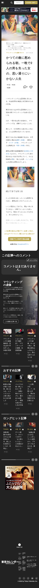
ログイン (18, 2)
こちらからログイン (23, 244)
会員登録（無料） (31, 2)
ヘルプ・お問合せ (19, 558)
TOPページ (19, 554)
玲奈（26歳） (21, 145)
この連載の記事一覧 (11, 321)
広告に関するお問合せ (19, 563)
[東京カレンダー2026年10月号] (19, 478)
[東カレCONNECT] (19, 9)
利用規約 (24, 553)
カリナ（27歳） (14, 142)
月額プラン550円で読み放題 (19, 239)
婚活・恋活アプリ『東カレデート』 (31, 561)
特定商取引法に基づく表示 (24, 569)
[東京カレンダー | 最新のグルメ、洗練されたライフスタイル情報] (2, 2)
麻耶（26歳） (21, 140)
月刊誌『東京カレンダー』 (31, 557)
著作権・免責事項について (24, 563)
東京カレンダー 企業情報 (20, 568)
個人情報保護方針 (24, 557)
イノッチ (29, 159)
